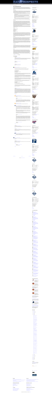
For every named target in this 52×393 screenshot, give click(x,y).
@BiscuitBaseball (35, 64)
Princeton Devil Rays (35, 242)
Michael (16, 95)
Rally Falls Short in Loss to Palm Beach (16, 388)
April (33, 354)
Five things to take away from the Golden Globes (30, 389)
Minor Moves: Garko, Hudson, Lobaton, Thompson (34, 328)
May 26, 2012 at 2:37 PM (20, 144)
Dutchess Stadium (33, 136)
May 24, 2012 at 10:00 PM (18, 61)
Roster (32, 42)
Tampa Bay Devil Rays (35, 247)
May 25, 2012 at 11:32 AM (18, 125)
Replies (15, 94)
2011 (33, 357)
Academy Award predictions (28, 388)
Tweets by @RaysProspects (34, 5)
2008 (33, 359)
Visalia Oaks (34, 241)
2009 (33, 358)
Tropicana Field (33, 26)
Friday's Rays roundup (28, 384)
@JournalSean (37, 132)
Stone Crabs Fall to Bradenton (15, 390)
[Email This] (17, 54)
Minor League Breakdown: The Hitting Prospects (35, 340)
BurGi (16, 105)
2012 (33, 310)
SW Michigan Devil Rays (35, 245)
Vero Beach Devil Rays (35, 232)
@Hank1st (36, 114)
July (33, 313)
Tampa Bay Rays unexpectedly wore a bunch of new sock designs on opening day (32, 379)
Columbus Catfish (35, 237)
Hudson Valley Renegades (35, 223)
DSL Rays (34, 215)
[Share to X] (18, 54)
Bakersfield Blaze (35, 248)
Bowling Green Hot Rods (35, 213)
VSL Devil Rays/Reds (35, 238)
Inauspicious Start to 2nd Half (15, 385)
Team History (33, 155)
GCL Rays (34, 219)
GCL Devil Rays (34, 271)
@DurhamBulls (35, 41)
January (34, 356)
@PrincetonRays (35, 152)
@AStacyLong (36, 63)
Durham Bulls (34, 212)
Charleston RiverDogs (35, 252)
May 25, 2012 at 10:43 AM (19, 95)
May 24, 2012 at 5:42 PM (18, 57)
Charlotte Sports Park (33, 92)
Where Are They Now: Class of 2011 (15, 389)
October (34, 311)
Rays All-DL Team (34, 326)
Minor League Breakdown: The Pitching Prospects (35, 319)
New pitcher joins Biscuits (28, 385)
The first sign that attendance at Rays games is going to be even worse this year (32, 381)
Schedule (33, 43)
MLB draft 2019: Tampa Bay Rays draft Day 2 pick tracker (17, 379)
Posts (33, 365)
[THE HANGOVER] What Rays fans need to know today (30, 380)
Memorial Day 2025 (14, 384)
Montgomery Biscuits (35, 217)
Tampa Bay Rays (34, 221)
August (33, 312)
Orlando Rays (34, 255)
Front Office (33, 25)
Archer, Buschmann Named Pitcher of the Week (35, 334)
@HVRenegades (35, 133)
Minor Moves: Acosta (34, 316)
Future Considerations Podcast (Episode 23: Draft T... (35, 322)
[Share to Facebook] (19, 54)
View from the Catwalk (14, 380)
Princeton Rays (34, 214)
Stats (32, 24)
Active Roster (33, 23)
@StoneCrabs (35, 89)
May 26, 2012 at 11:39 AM (20, 114)
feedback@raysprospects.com (34, 362)
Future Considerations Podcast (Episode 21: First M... (35, 345)
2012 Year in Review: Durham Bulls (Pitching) (36, 301)
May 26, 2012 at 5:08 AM (18, 137)
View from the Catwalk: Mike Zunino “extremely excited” (17, 381)
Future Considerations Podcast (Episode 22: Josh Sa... (35, 325)
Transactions (33, 91)
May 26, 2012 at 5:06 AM (19, 105)
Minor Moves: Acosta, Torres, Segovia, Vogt (35, 333)
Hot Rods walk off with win (28, 390)
